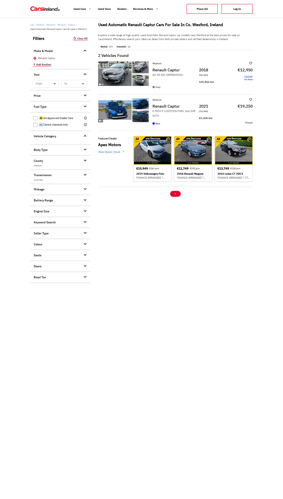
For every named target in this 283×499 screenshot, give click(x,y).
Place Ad (202, 8)
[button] (86, 118)
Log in (237, 8)
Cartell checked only (55, 124)
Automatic (121, 47)
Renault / (62, 24)
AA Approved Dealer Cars (58, 118)
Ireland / (40, 24)
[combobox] (46, 84)
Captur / (72, 24)
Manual (104, 47)
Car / (32, 24)
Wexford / (51, 24)
